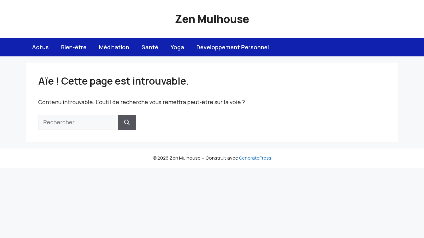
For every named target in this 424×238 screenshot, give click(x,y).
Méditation (114, 47)
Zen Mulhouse (212, 18)
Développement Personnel (232, 47)
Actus (40, 47)
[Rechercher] (127, 122)
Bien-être (74, 47)
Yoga (177, 47)
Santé (150, 47)
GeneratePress (255, 158)
